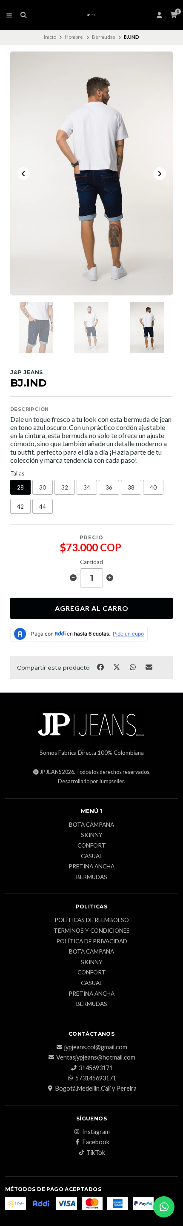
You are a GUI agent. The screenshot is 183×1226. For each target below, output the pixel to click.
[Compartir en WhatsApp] (133, 666)
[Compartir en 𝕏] (117, 666)
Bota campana (91, 825)
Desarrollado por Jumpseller (91, 781)
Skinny (92, 835)
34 (86, 487)
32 (64, 487)
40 (153, 487)
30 (42, 487)
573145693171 (95, 1078)
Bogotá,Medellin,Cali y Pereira (96, 1088)
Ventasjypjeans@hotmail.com (95, 1057)
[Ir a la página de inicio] (91, 15)
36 (109, 487)
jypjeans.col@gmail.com (95, 1047)
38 (131, 487)
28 (20, 487)
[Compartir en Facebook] (101, 666)
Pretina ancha (91, 867)
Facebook (96, 1142)
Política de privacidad (91, 942)
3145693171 (96, 1068)
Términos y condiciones (92, 931)
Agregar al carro (92, 608)
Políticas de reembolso (91, 920)
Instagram (96, 1132)
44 (42, 506)
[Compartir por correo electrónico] (149, 666)
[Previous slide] (23, 173)
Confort (91, 846)
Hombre (74, 37)
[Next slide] (159, 173)
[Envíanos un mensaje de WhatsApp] (163, 1206)
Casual (92, 856)
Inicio (50, 37)
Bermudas (103, 37)
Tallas (17, 473)
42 (20, 506)
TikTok (95, 1153)
